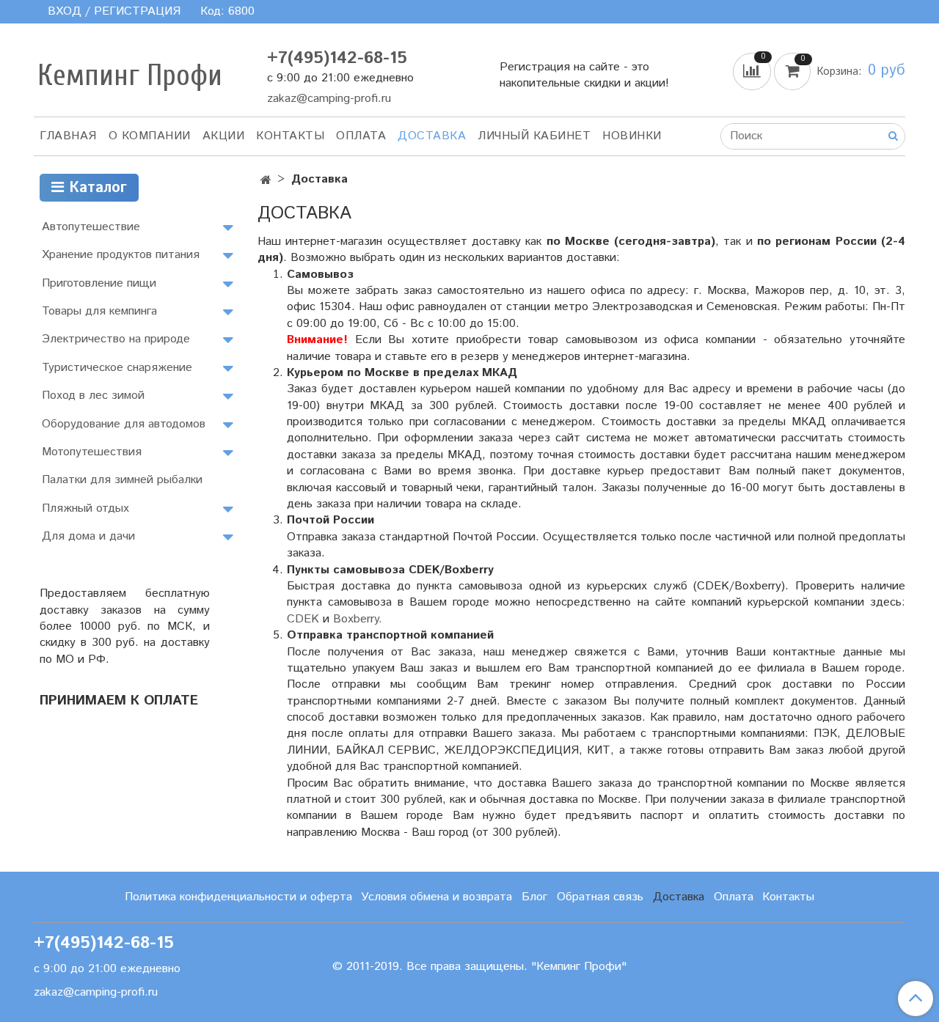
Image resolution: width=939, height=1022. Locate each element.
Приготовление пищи (99, 283)
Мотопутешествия (92, 452)
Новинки (632, 136)
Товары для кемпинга (99, 311)
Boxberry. (357, 619)
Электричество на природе (116, 339)
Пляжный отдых (85, 508)
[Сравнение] (753, 70)
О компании (150, 136)
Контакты (290, 136)
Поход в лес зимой (93, 395)
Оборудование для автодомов (123, 424)
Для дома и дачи (88, 536)
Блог (534, 897)
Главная (68, 136)
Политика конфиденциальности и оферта (238, 897)
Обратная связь (600, 897)
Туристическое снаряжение (117, 367)
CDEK (303, 619)
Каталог (95, 188)
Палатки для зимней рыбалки (122, 479)
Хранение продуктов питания (121, 254)
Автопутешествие (91, 226)
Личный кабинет (534, 136)
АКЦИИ (223, 136)
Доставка (432, 136)
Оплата (361, 136)
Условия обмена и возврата (436, 897)
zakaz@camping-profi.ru (329, 98)
